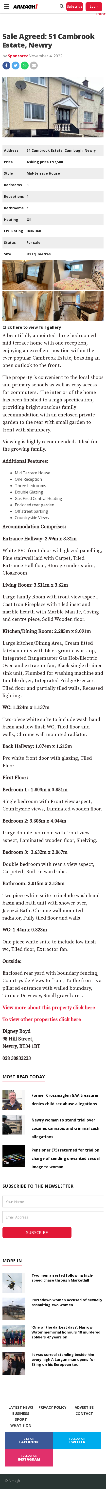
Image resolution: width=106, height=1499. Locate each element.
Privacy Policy (52, 1407)
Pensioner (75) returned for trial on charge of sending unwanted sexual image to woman (66, 1158)
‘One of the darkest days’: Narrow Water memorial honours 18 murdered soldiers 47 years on (66, 1332)
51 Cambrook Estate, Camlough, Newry (61, 150)
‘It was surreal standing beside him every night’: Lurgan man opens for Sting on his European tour (63, 1359)
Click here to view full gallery (31, 327)
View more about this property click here (48, 1008)
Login (94, 6)
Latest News (20, 1407)
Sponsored (18, 56)
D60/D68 (34, 231)
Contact (84, 1413)
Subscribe (75, 6)
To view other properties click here (41, 1020)
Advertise (84, 1407)
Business (20, 1413)
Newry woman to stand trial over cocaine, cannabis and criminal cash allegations (65, 1128)
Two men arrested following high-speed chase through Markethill (62, 1278)
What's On (20, 1425)
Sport (21, 1419)
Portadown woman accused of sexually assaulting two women (67, 1302)
